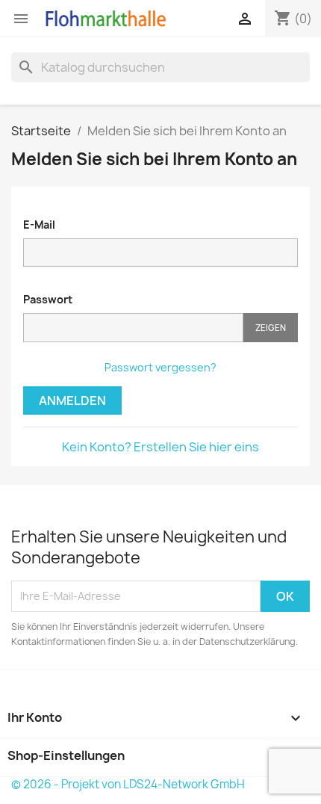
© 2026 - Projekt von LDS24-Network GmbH (128, 784)
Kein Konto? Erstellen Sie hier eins (160, 447)
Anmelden (72, 400)
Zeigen (270, 327)
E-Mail (39, 224)
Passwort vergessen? (160, 367)
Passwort (47, 299)
